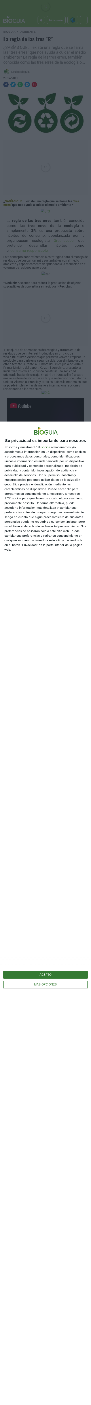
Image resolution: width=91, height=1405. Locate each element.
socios (45, 447)
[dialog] (45, 913)
